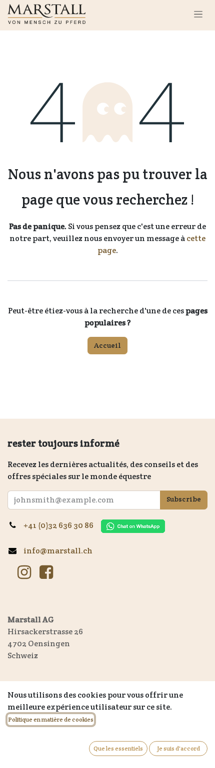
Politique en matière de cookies (51, 719)
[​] (24, 572)
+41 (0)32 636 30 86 (62, 525)
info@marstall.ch (58, 550)
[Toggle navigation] (198, 13)
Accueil (107, 345)
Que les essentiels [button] (118, 748)
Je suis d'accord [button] (178, 748)
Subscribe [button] (183, 499)
